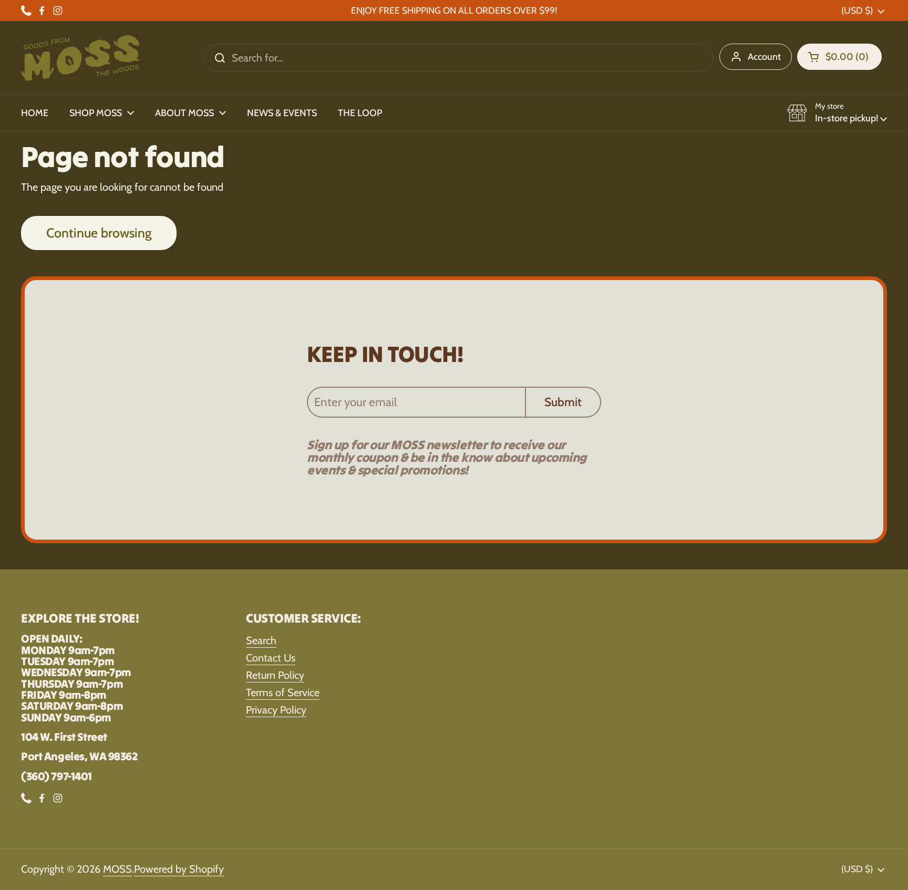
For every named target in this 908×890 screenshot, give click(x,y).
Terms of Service (282, 692)
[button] (839, 57)
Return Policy (275, 675)
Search (261, 640)
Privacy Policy (276, 709)
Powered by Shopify (179, 869)
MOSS (117, 869)
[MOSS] (80, 58)
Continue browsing (98, 233)
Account (764, 57)
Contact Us (270, 657)
